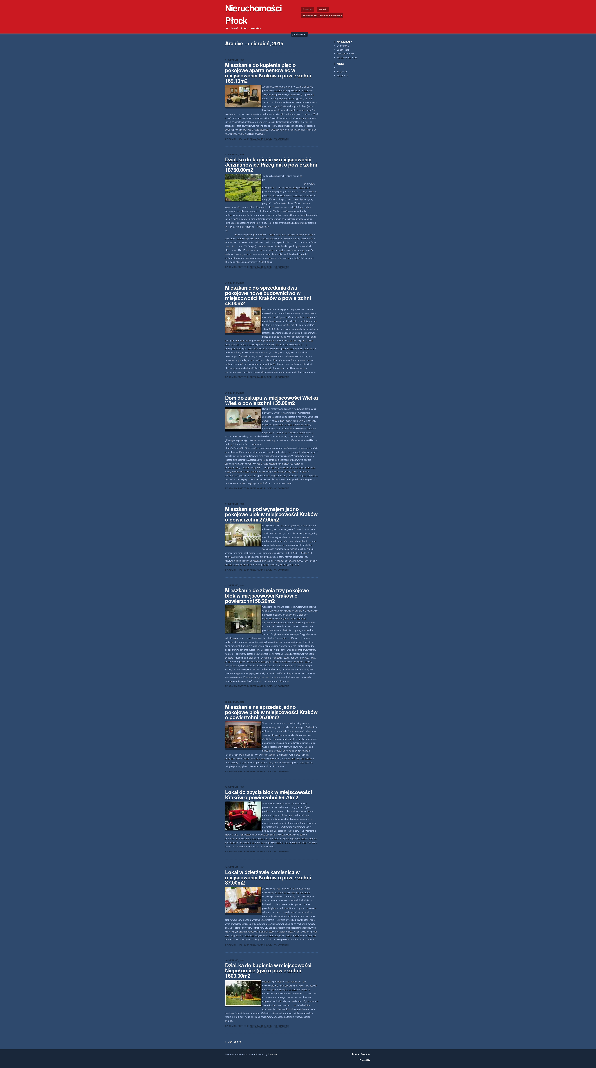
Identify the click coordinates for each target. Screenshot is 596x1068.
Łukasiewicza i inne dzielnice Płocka (322, 15)
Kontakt (323, 9)
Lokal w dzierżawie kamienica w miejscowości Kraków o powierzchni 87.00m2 (268, 877)
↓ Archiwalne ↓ (299, 34)
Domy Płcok (343, 45)
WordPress (342, 75)
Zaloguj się (342, 71)
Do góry (366, 1059)
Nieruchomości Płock (347, 57)
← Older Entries (233, 1041)
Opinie (366, 1054)
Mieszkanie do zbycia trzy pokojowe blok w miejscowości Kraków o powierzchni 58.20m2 (267, 595)
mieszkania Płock (345, 53)
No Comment (281, 138)
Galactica (308, 9)
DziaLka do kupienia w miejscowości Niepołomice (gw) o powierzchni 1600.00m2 (268, 970)
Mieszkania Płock (261, 138)
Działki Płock (343, 49)
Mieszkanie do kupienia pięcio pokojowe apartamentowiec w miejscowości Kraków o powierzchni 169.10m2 (268, 72)
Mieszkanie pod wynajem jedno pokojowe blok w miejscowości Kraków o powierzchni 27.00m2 (271, 514)
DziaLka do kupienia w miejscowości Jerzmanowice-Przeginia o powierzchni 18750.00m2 (271, 164)
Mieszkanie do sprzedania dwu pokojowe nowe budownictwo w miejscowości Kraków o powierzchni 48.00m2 (268, 295)
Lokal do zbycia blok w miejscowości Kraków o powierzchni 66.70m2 (268, 794)
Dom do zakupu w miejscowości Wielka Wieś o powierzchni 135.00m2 (271, 400)
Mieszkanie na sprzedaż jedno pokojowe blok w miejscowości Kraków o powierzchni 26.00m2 (271, 712)
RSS (356, 1054)
